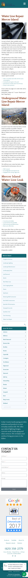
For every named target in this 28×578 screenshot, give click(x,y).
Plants (4, 289)
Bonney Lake (6, 343)
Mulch (4, 278)
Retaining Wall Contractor (9, 296)
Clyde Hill (5, 354)
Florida (5, 384)
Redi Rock (5, 293)
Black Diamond (7, 339)
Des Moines (6, 362)
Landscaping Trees (7, 270)
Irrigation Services (7, 259)
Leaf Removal (6, 274)
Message (3, 478)
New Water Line (7, 281)
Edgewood (5, 365)
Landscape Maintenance (9, 266)
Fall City (5, 377)
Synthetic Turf (6, 311)
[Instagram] (15, 555)
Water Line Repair (7, 319)
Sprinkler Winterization (9, 304)
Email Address (4, 467)
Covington (5, 358)
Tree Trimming (6, 315)
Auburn (5, 332)
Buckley (5, 347)
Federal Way (6, 380)
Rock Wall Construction (9, 300)
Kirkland (5, 403)
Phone (3, 461)
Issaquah (5, 392)
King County (6, 399)
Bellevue (5, 335)
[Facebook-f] (12, 555)
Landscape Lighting (8, 263)
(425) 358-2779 (14, 548)
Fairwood (5, 373)
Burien (5, 350)
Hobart (5, 388)
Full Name (3, 456)
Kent (4, 395)
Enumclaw (6, 369)
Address (3, 472)
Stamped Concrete (7, 308)
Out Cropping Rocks (8, 285)
